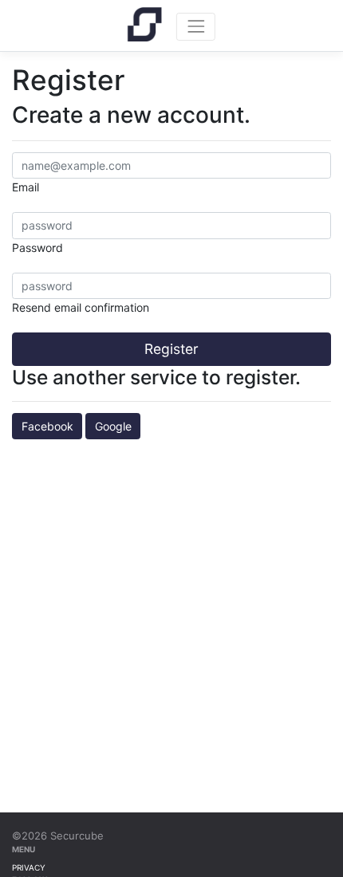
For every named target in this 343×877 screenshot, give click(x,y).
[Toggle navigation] (195, 27)
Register (171, 348)
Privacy (28, 867)
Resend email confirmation (80, 307)
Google (113, 426)
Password (37, 247)
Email (25, 187)
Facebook (47, 426)
